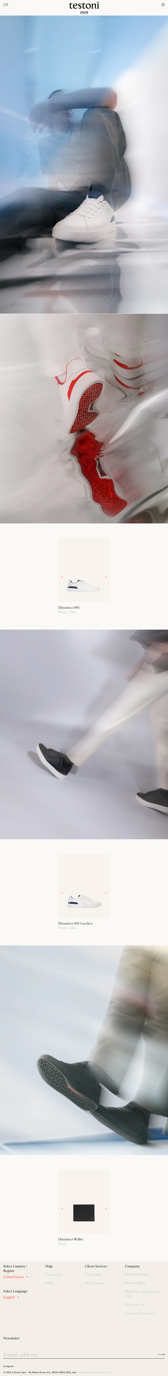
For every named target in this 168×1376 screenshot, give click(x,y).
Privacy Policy (135, 1283)
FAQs (49, 1283)
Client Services (96, 1266)
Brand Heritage (136, 1274)
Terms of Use (135, 1304)
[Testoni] (84, 8)
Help (49, 1266)
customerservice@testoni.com (94, 1372)
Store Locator (95, 1283)
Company (132, 1266)
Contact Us (53, 1274)
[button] (163, 4)
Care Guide (93, 1274)
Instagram (8, 1366)
